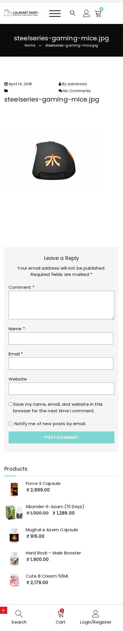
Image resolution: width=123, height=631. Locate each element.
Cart (61, 622)
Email (16, 354)
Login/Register (95, 622)
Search (19, 622)
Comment (21, 287)
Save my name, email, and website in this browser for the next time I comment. (58, 407)
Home (30, 45)
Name (17, 329)
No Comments (77, 90)
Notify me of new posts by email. (50, 424)
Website (18, 379)
